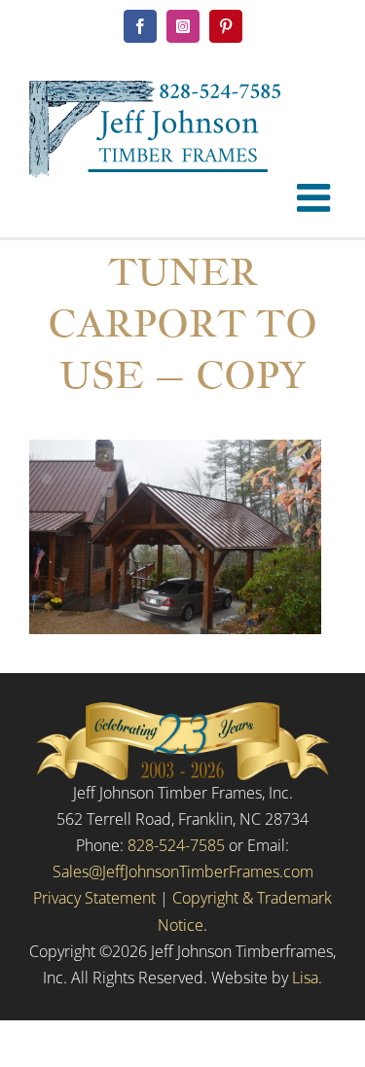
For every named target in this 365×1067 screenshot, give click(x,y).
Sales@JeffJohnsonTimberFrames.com (183, 871)
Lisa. (307, 977)
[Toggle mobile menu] (316, 197)
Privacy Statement (94, 897)
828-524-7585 (176, 845)
